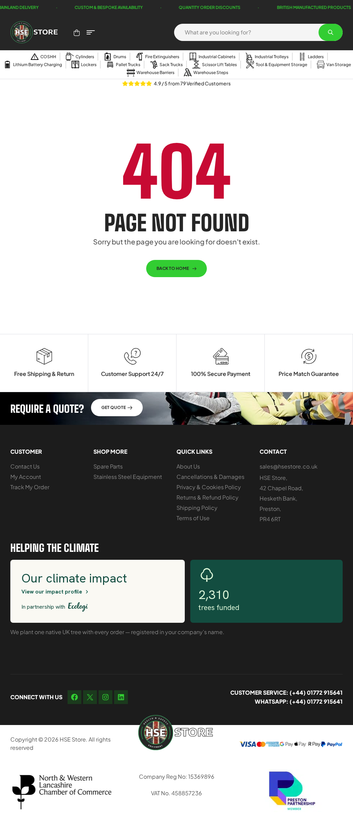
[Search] (331, 32)
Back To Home (173, 268)
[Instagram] (105, 697)
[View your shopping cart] (77, 32)
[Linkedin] (121, 697)
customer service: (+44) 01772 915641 (286, 692)
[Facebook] (74, 697)
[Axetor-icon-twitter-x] (90, 697)
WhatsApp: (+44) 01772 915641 (299, 701)
